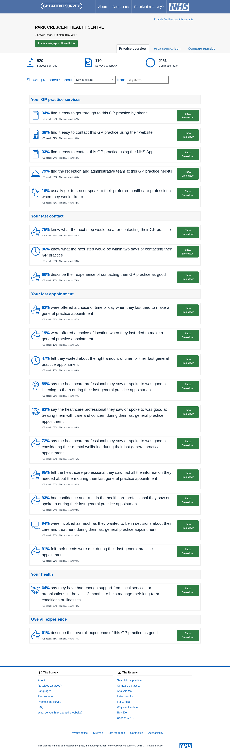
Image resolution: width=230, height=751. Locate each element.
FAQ (40, 707)
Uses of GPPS (125, 718)
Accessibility (155, 732)
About (102, 7)
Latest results (125, 696)
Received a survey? (149, 7)
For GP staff (124, 701)
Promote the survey (49, 701)
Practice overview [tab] (132, 48)
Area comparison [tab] (167, 48)
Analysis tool (124, 691)
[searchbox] (148, 80)
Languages (44, 691)
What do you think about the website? (60, 712)
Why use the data (127, 707)
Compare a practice (128, 685)
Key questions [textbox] (84, 79)
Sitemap (98, 732)
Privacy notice (79, 732)
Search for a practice (129, 680)
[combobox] (95, 80)
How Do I (122, 712)
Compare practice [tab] (201, 48)
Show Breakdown (188, 115)
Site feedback (116, 732)
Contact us (120, 7)
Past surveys (45, 696)
